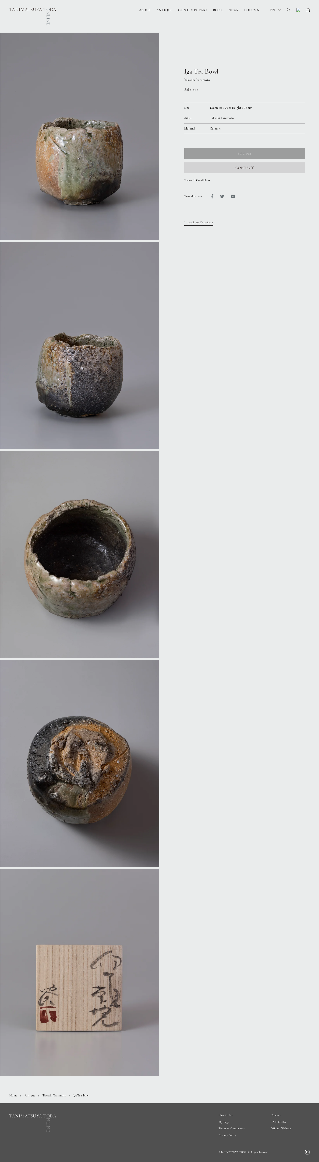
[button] (289, 10)
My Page (224, 1122)
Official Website (281, 1128)
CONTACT (244, 168)
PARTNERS (278, 1122)
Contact (276, 1115)
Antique (30, 1096)
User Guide (226, 1115)
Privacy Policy (227, 1135)
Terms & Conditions (197, 180)
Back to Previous (200, 222)
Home (13, 1096)
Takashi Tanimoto (54, 1096)
